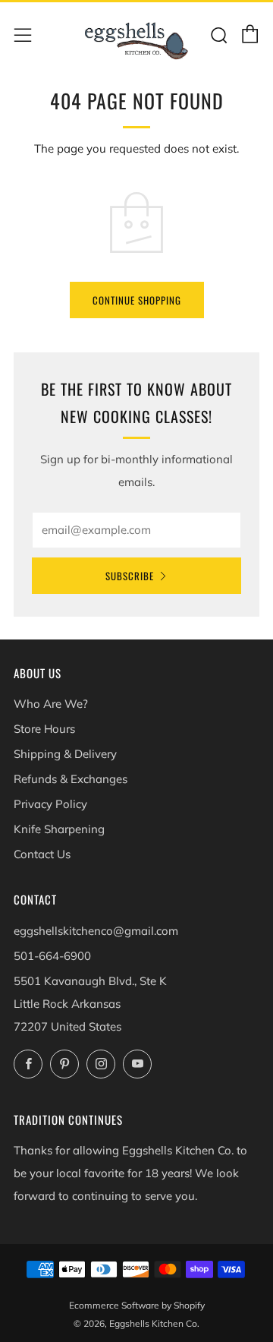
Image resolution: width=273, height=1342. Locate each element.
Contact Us (42, 854)
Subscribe (129, 575)
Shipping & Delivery (65, 754)
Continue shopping (137, 300)
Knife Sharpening (59, 829)
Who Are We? (51, 703)
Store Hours (44, 729)
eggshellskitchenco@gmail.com (96, 931)
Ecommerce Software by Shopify (137, 1305)
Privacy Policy (50, 804)
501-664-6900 (52, 956)
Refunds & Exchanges (70, 779)
